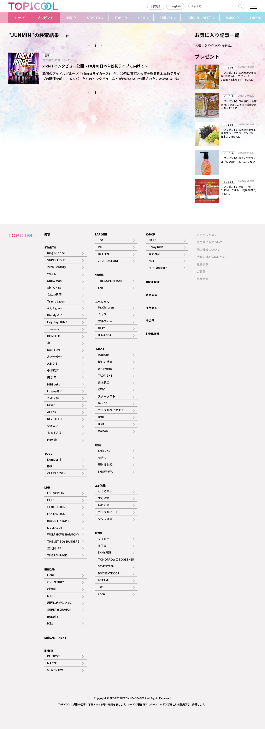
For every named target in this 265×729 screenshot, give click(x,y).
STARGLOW (55, 670)
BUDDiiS (52, 616)
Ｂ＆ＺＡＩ (54, 432)
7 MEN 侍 (53, 398)
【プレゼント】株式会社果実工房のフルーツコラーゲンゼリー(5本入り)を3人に (238, 133)
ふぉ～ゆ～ (54, 356)
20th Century (56, 267)
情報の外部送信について (213, 257)
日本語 (155, 6)
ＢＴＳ (102, 545)
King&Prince (56, 253)
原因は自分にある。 (60, 602)
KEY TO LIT (54, 419)
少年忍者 (53, 370)
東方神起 (154, 254)
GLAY (101, 328)
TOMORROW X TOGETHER (116, 559)
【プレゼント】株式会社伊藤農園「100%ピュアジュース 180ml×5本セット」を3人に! (238, 76)
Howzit (52, 439)
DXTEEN (103, 254)
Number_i (54, 459)
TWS (101, 587)
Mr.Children (106, 307)
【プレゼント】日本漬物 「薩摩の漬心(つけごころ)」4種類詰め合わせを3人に (239, 104)
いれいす (104, 505)
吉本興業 (104, 382)
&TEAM (103, 580)
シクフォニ (105, 519)
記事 (47, 55)
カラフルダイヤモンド (112, 410)
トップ (19, 17)
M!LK (50, 596)
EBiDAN (166, 17)
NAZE (152, 240)
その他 (150, 320)
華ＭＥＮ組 (105, 464)
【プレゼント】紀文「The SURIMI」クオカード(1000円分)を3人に (238, 190)
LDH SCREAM (56, 493)
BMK (101, 417)
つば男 (99, 275)
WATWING (105, 368)
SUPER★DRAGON (59, 609)
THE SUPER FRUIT (110, 281)
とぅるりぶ (105, 491)
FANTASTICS (56, 514)
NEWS (51, 405)
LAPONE (101, 234)
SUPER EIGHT (56, 260)
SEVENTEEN (106, 566)
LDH (141, 17)
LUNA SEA (104, 335)
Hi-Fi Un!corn (158, 267)
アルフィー (105, 321)
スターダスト (106, 396)
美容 (69, 17)
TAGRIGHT (105, 375)
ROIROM (103, 355)
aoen (101, 594)
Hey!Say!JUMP (57, 322)
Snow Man (54, 281)
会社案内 (202, 279)
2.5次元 (100, 485)
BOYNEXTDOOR (108, 573)
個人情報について (208, 249)
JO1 (101, 240)
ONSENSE (153, 282)
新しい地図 (105, 362)
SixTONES (54, 287)
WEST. (51, 273)
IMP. (50, 466)
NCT (152, 261)
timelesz (53, 329)
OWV (101, 389)
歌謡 (98, 445)
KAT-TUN (53, 350)
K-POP (150, 234)
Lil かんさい (55, 391)
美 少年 (52, 377)
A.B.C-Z (52, 363)
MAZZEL (52, 663)
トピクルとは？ (207, 235)
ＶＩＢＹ (104, 539)
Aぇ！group (55, 308)
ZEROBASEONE (108, 261)
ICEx (50, 623)
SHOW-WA (105, 471)
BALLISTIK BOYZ (58, 521)
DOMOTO (53, 336)
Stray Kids (156, 247)
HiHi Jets (53, 384)
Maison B (104, 431)
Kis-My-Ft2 (55, 315)
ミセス (102, 314)
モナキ (102, 457)
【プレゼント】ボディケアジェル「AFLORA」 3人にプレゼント (238, 161)
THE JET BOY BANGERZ (63, 541)
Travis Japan (56, 301)
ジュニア (53, 426)
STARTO (93, 17)
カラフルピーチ (108, 512)
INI (100, 247)
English (175, 6)
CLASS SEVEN (56, 473)
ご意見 (201, 271)
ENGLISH (152, 333)
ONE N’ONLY (55, 582)
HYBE (99, 533)
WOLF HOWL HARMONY (63, 534)
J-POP (100, 349)
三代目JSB (54, 548)
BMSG (230, 17)
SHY (101, 287)
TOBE (119, 17)
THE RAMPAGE (57, 555)
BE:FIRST (53, 656)
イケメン (151, 308)
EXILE (50, 500)
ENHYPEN (104, 552)
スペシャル (102, 302)
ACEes (51, 412)
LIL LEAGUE (54, 527)
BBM (101, 424)
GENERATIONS (57, 507)
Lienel (51, 575)
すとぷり (104, 498)
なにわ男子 (54, 294)
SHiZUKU (104, 450)
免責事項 (202, 264)
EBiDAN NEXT (199, 17)
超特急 (51, 589)
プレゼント (45, 17)
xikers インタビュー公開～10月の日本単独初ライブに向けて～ (95, 65)
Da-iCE (102, 403)
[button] (8, 17)
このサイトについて (210, 242)
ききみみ (151, 295)
